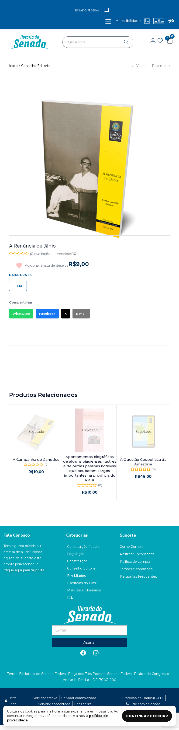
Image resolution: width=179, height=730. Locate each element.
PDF (20, 285)
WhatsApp (21, 313)
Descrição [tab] (17, 341)
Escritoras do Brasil (82, 583)
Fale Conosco (16, 535)
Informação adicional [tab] (26, 350)
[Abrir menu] (108, 21)
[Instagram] (96, 653)
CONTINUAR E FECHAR (147, 716)
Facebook (47, 313)
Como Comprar (132, 547)
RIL (70, 597)
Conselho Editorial (35, 66)
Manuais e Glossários (84, 590)
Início (13, 66)
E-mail (81, 313)
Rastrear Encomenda (137, 554)
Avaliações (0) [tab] (20, 358)
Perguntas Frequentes (138, 576)
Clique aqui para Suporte (24, 570)
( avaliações (41, 253)
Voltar (141, 66)
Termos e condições (136, 569)
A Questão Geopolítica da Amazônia (143, 461)
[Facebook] (83, 653)
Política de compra (135, 561)
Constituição (77, 561)
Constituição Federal (83, 547)
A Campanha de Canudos (36, 459)
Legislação (75, 554)
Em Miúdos (76, 576)
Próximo (159, 66)
